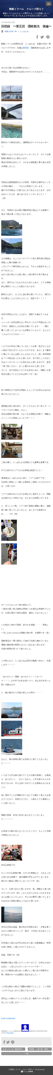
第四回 (26, 48)
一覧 (26, 1054)
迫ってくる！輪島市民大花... (14, 1049)
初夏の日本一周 (11, 31)
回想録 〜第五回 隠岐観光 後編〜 (26, 26)
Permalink (10, 1033)
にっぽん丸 (24, 31)
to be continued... (8, 1018)
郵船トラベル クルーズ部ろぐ (26, 9)
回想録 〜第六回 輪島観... (40, 1049)
